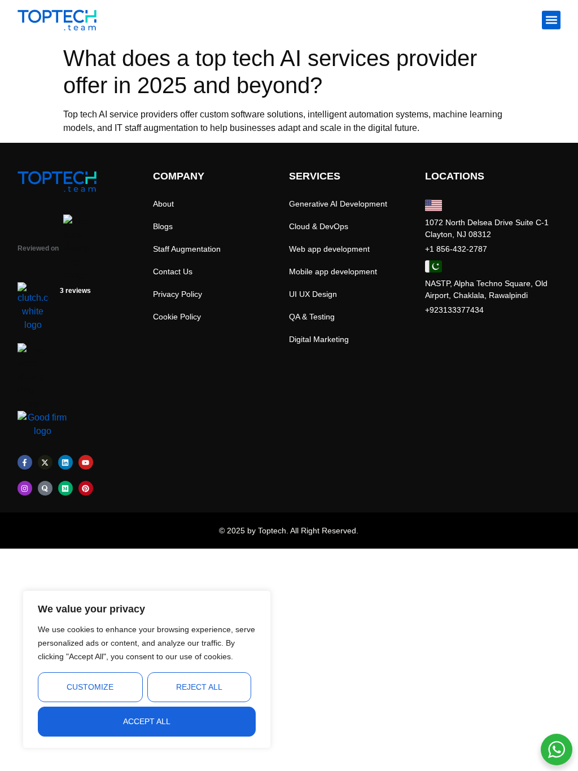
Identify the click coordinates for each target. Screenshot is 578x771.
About (163, 203)
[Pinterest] (85, 488)
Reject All (199, 686)
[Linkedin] (65, 462)
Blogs (163, 226)
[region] (147, 669)
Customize (90, 686)
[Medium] (65, 488)
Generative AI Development (338, 203)
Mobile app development (333, 271)
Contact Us (172, 271)
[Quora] (45, 488)
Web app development (329, 248)
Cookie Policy (177, 316)
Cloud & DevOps (318, 226)
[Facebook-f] (24, 462)
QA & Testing (312, 316)
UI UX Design (313, 294)
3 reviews (75, 291)
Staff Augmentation (187, 248)
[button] (551, 20)
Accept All (146, 721)
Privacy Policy (177, 294)
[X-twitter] (45, 462)
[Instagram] (24, 488)
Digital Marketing (319, 339)
